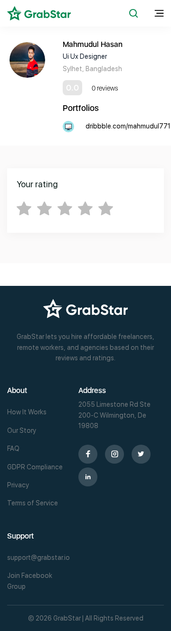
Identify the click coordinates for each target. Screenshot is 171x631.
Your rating (37, 184)
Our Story (21, 430)
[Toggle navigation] (159, 13)
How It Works (27, 412)
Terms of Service (32, 503)
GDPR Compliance (35, 467)
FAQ (13, 448)
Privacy (18, 485)
